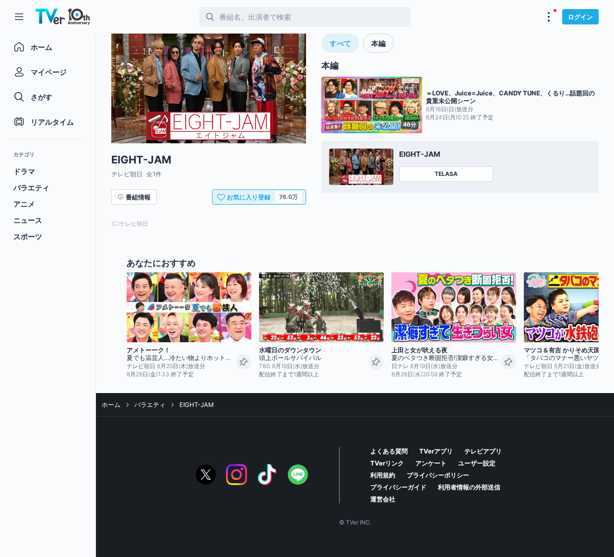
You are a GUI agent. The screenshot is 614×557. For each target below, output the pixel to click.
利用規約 (382, 475)
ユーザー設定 (477, 463)
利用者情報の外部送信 (469, 487)
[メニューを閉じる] (19, 16)
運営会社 (382, 499)
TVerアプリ (436, 451)
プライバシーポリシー (438, 475)
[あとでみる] (243, 362)
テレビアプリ (483, 451)
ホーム (111, 404)
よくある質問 (389, 451)
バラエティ (149, 404)
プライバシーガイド (398, 487)
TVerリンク (387, 463)
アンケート (431, 463)
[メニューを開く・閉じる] (548, 16)
